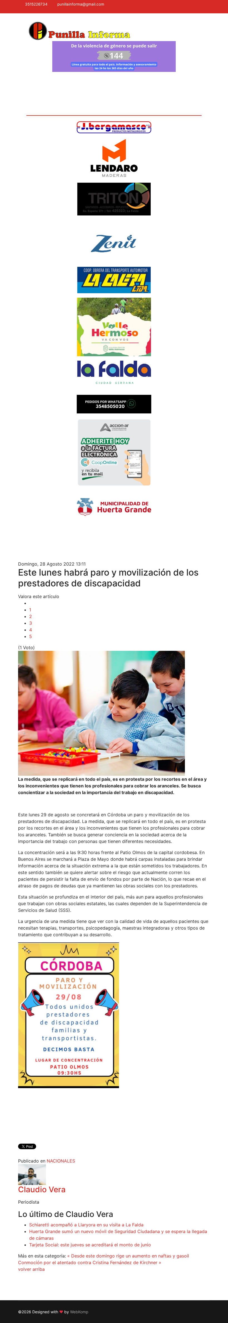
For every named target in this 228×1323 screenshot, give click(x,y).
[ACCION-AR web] (114, 452)
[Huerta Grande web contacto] (114, 507)
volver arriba (31, 1269)
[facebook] (20, 11)
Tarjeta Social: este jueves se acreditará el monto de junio (90, 1244)
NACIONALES (61, 1161)
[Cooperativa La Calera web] (114, 280)
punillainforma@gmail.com (80, 4)
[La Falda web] (114, 375)
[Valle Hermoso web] (114, 327)
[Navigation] (20, 25)
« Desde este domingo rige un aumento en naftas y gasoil (128, 1256)
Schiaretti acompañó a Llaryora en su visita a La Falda (86, 1224)
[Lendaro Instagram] (114, 158)
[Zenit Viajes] (114, 241)
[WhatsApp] (49, 11)
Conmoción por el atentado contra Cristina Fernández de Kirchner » (89, 1262)
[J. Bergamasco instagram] (114, 127)
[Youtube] (34, 11)
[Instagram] (42, 11)
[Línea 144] (114, 56)
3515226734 (36, 4)
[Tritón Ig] (114, 199)
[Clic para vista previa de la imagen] (114, 713)
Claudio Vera (42, 1189)
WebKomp (79, 1311)
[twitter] (27, 11)
